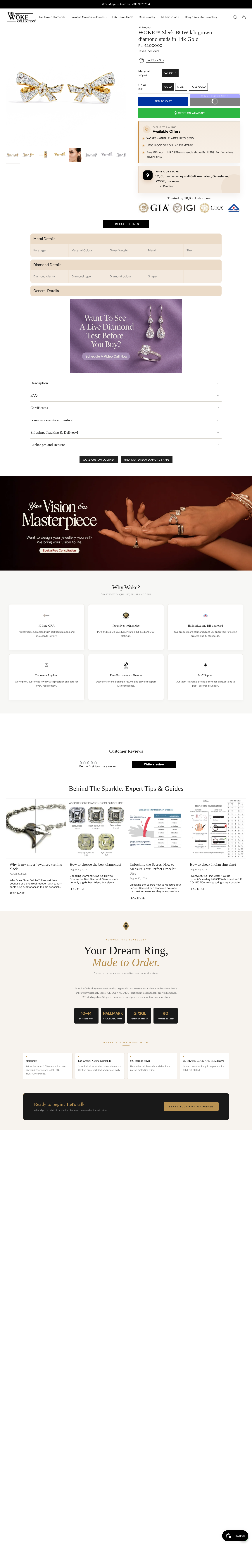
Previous (6, 86)
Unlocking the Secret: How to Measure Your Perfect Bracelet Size (153, 868)
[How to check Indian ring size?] (216, 828)
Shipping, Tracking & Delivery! (54, 432)
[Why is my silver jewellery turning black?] (36, 828)
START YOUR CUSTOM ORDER (191, 1106)
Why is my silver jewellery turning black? (36, 866)
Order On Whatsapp (191, 113)
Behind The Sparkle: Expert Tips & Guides (126, 788)
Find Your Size (155, 60)
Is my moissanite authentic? (51, 420)
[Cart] (244, 17)
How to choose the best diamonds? (96, 864)
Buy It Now (220, 100)
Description (39, 383)
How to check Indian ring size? (213, 864)
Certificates (39, 408)
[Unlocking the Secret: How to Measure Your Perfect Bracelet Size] (156, 828)
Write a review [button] (154, 764)
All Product (144, 27)
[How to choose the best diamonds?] (96, 828)
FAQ (33, 395)
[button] (52, 17)
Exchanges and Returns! (48, 445)
